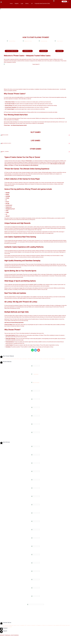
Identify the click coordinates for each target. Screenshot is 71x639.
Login (22, 3)
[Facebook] (1, 629)
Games (27, 3)
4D (32, 3)
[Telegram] (1, 631)
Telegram (5, 630)
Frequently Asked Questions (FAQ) (42, 3)
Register (17, 3)
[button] (1, 135)
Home (11, 3)
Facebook (5, 628)
